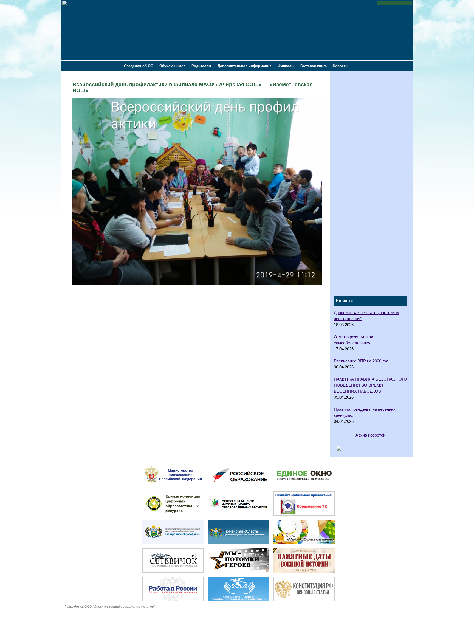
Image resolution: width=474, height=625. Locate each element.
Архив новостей (370, 435)
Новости (340, 66)
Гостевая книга (313, 66)
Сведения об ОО (138, 66)
